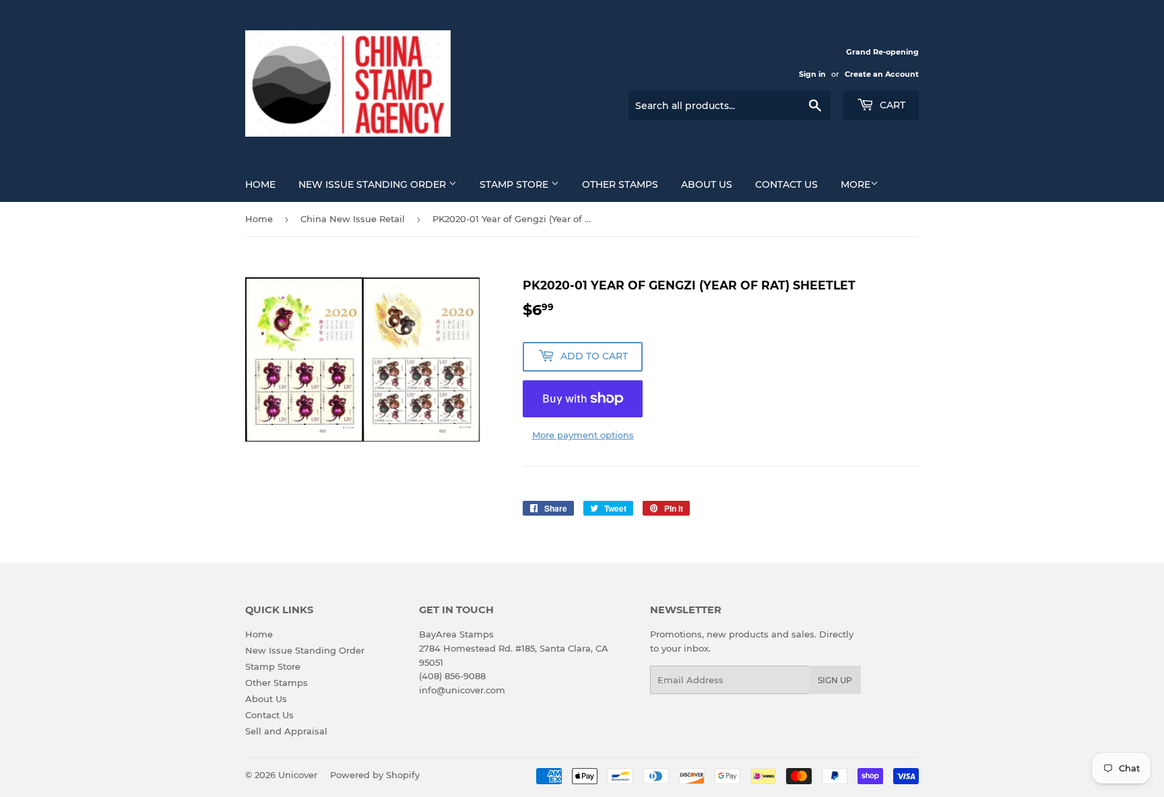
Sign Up (835, 680)
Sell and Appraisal (286, 731)
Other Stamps (620, 184)
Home (260, 184)
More (855, 184)
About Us (706, 184)
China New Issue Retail (352, 218)
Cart (891, 105)
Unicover (297, 774)
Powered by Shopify (375, 774)
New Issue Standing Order (373, 184)
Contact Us (786, 184)
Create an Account (882, 74)
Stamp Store (515, 184)
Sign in (812, 74)
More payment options (583, 434)
